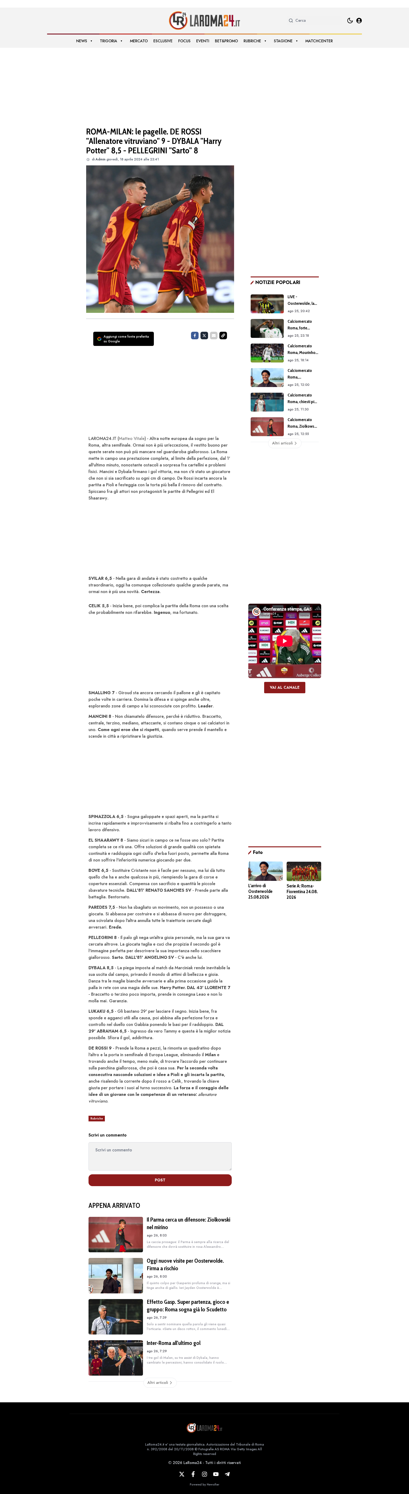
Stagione (283, 41)
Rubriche (252, 41)
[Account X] (182, 1474)
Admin (101, 159)
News (81, 41)
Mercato (139, 41)
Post (160, 1180)
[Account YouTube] (216, 1474)
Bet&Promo (226, 41)
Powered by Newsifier (204, 1484)
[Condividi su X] (204, 335)
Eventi (202, 41)
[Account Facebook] (193, 1474)
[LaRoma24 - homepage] (204, 20)
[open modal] (359, 20)
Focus (184, 41)
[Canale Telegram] (227, 1474)
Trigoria (108, 41)
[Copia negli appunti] (223, 335)
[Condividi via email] (214, 335)
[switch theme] (350, 20)
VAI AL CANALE (285, 687)
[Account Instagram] (204, 1474)
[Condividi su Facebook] (195, 335)
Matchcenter (319, 41)
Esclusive (163, 41)
